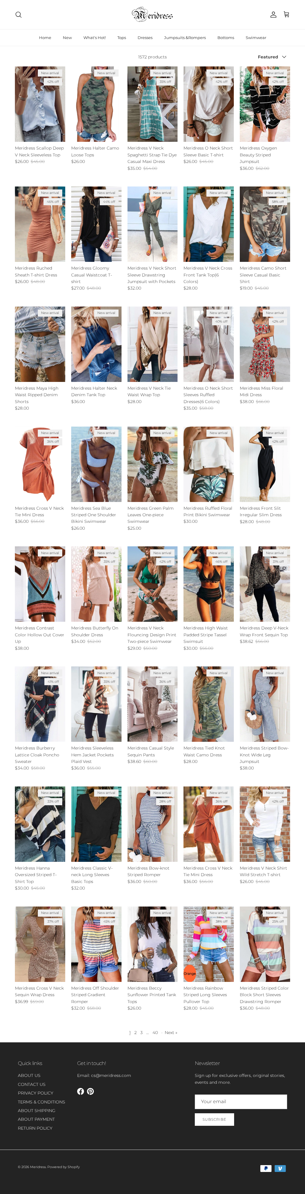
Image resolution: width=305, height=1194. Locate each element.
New (67, 37)
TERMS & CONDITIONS (41, 1102)
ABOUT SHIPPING (36, 1110)
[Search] (18, 14)
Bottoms (225, 37)
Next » (171, 1032)
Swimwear (256, 37)
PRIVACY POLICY (35, 1093)
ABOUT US (29, 1075)
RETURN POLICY (35, 1128)
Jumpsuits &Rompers (185, 37)
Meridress (38, 1167)
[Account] (272, 14)
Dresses (145, 37)
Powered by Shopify (63, 1167)
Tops (121, 37)
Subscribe (214, 1119)
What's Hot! (94, 37)
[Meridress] (152, 14)
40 (155, 1032)
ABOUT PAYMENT (36, 1119)
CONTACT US (32, 1084)
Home (45, 37)
